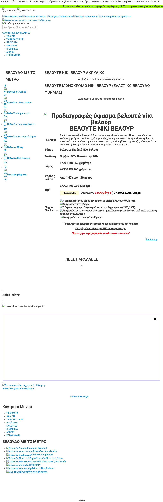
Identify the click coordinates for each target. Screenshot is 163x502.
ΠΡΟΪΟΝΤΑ (12, 42)
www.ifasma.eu (10, 33)
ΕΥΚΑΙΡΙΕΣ (11, 45)
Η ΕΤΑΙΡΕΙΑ (12, 48)
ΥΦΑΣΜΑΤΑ (24, 33)
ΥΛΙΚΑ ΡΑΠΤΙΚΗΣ (14, 39)
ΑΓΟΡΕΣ (10, 52)
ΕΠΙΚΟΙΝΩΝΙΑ (13, 55)
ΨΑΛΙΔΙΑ (10, 36)
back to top (151, 239)
